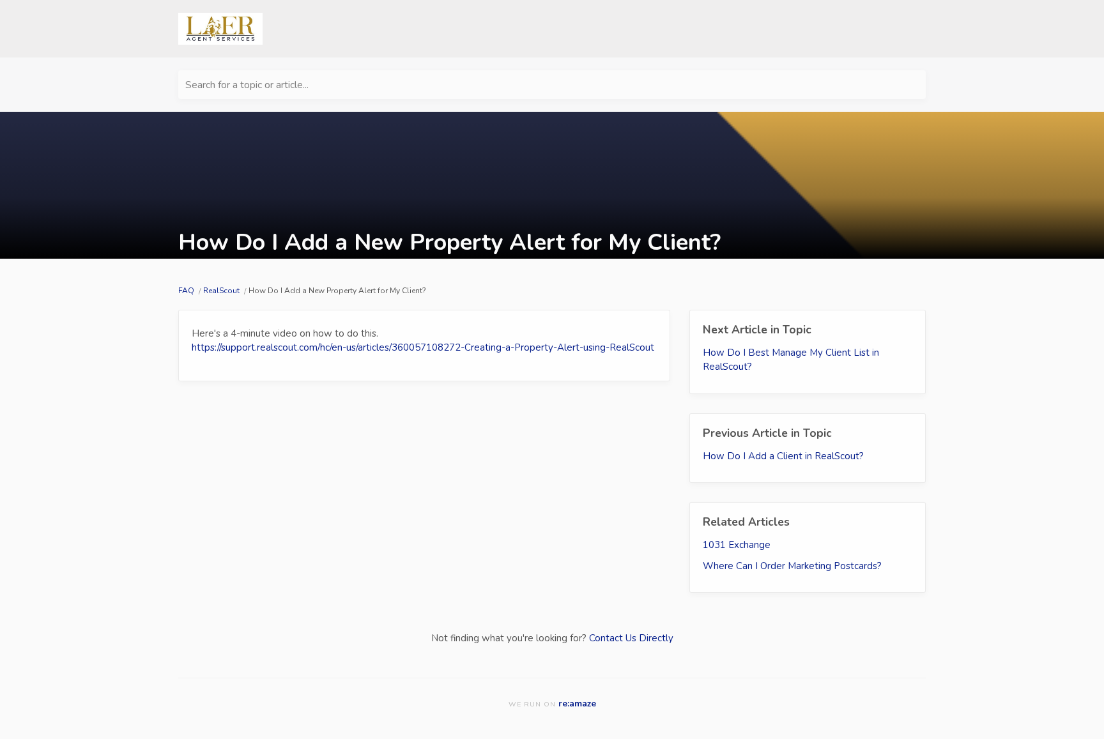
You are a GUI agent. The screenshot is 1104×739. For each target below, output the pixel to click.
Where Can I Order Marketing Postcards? (792, 566)
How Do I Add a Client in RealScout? (783, 456)
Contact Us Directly (631, 638)
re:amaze (577, 703)
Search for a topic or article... (247, 85)
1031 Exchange (736, 544)
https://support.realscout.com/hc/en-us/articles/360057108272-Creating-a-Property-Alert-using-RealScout (423, 347)
